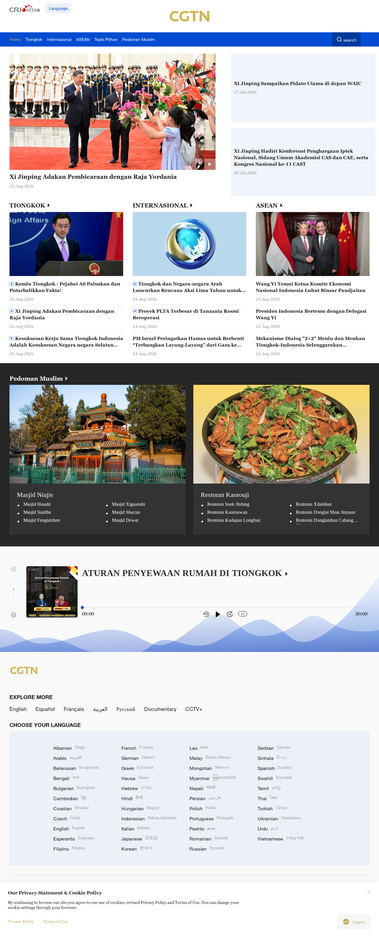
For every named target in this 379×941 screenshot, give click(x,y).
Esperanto (73, 839)
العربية (100, 709)
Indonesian (148, 819)
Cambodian (69, 798)
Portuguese (211, 819)
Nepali (202, 788)
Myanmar (213, 778)
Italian (135, 829)
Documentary (160, 709)
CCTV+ (194, 709)
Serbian (274, 748)
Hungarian (140, 808)
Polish (203, 808)
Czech (66, 819)
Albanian (69, 748)
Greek (137, 768)
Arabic (67, 758)
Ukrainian (279, 819)
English (18, 709)
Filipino (69, 849)
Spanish (274, 768)
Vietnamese (281, 839)
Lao (199, 748)
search (349, 39)
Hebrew (136, 788)
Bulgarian (74, 788)
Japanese (139, 839)
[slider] (82, 607)
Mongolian (209, 768)
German (138, 758)
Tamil (269, 788)
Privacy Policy (21, 921)
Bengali (66, 778)
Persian (205, 798)
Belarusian (76, 768)
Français (74, 709)
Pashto (202, 829)
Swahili (275, 778)
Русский (125, 709)
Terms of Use (55, 921)
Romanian (209, 839)
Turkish (273, 808)
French (137, 748)
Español (45, 709)
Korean (136, 849)
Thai (267, 798)
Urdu (268, 829)
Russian (207, 849)
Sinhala (272, 758)
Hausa (134, 778)
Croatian (71, 808)
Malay (210, 758)
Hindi (132, 798)
